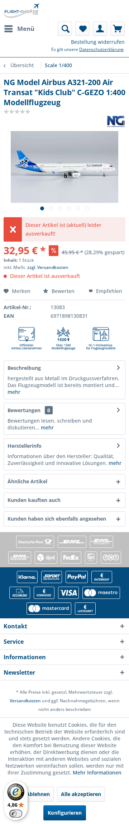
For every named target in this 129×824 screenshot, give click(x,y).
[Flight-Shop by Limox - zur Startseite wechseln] (21, 11)
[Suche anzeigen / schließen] (65, 29)
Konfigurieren (65, 812)
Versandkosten (25, 701)
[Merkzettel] (82, 29)
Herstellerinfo (25, 445)
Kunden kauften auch (34, 500)
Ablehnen (38, 794)
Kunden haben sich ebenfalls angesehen (57, 518)
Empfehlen (108, 291)
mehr (14, 391)
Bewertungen (24, 410)
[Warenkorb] (117, 29)
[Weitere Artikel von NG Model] (116, 121)
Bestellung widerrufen (98, 41)
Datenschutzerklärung (101, 49)
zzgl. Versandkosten (47, 267)
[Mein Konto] (100, 29)
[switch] (15, 814)
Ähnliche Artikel (27, 481)
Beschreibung (24, 367)
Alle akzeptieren (81, 794)
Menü (25, 28)
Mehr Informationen (97, 772)
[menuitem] (19, 29)
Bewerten (63, 291)
